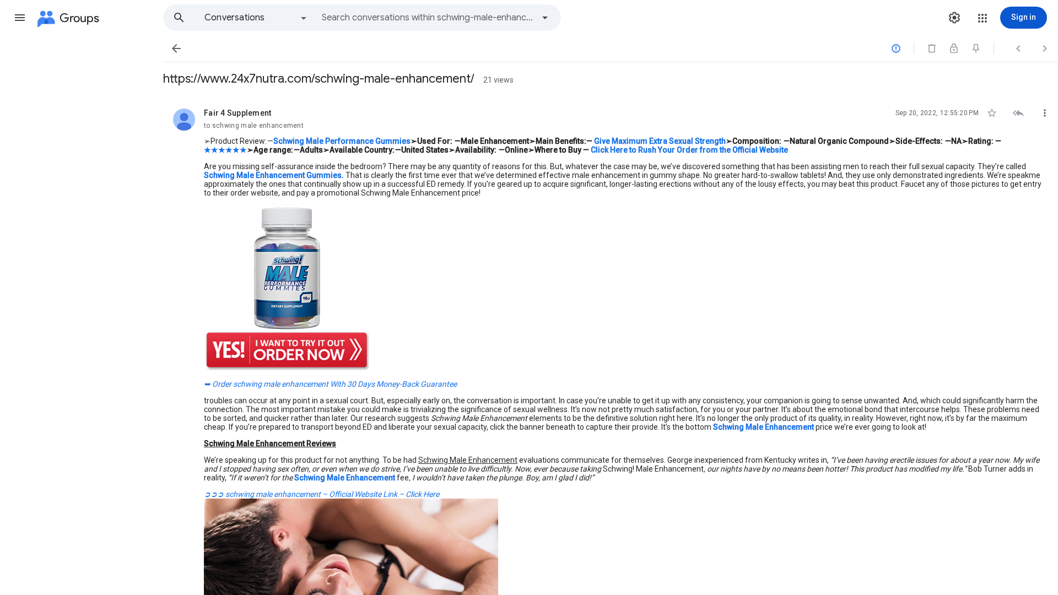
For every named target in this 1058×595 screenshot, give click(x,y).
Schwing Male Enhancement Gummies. (274, 175)
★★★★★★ (225, 149)
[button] (20, 17)
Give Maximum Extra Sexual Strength (660, 141)
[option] (256, 17)
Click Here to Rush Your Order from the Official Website (689, 149)
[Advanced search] (545, 17)
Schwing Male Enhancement (762, 427)
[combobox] (427, 17)
